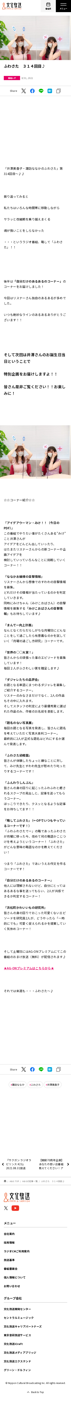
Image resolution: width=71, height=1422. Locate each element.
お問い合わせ (12, 1286)
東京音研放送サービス (17, 1335)
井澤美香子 (53, 1084)
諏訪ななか (18, 1084)
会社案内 (9, 1234)
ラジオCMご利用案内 (17, 1251)
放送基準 (9, 1260)
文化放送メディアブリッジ (20, 1352)
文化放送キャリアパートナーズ (23, 1326)
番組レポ (12, 78)
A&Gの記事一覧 (30, 1181)
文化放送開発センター (17, 1309)
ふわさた (36, 1084)
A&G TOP (14, 1181)
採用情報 (9, 1242)
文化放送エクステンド (17, 1361)
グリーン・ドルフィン (17, 1370)
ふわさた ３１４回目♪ (53, 1181)
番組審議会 (10, 1269)
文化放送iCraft (13, 1344)
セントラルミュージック (19, 1318)
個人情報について (15, 1277)
